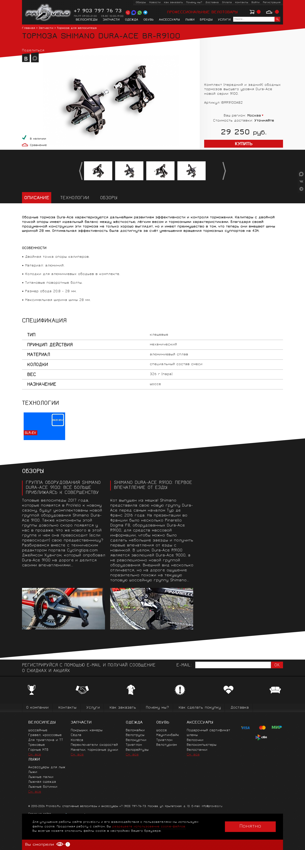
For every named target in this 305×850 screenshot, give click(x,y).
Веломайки (135, 730)
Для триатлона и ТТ (45, 740)
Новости (155, 2)
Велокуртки (136, 740)
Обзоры (141, 2)
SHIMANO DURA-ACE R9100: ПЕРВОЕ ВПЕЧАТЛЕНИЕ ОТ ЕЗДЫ (153, 486)
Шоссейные (37, 730)
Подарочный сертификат (208, 730)
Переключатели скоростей (94, 745)
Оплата (227, 2)
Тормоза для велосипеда (77, 28)
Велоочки (195, 740)
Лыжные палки (40, 777)
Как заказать (173, 2)
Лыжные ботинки (42, 787)
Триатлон (134, 745)
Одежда (131, 20)
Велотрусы (135, 735)
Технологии (74, 198)
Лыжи (190, 20)
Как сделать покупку (200, 707)
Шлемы (192, 735)
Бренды (206, 20)
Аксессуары (169, 20)
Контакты (241, 2)
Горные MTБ (38, 750)
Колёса (77, 740)
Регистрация (272, 2)
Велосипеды (87, 20)
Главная (28, 28)
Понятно (250, 826)
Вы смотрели (46, 844)
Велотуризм (166, 745)
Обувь (148, 20)
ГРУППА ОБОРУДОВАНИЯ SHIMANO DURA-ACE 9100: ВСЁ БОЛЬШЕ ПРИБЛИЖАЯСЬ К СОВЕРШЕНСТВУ (63, 488)
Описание (36, 198)
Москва (254, 116)
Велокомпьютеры (201, 745)
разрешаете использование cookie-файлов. (149, 827)
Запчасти (111, 20)
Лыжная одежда (42, 782)
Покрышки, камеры (86, 730)
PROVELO (48, 12)
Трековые (36, 745)
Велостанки (197, 750)
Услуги (224, 20)
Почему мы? (194, 2)
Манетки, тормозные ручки (94, 750)
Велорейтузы (137, 750)
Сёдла (76, 735)
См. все (34, 755)
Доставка (212, 2)
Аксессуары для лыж (46, 767)
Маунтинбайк (167, 735)
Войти (255, 2)
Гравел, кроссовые (45, 735)
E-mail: (184, 665)
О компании (37, 707)
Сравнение (38, 145)
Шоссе (161, 730)
